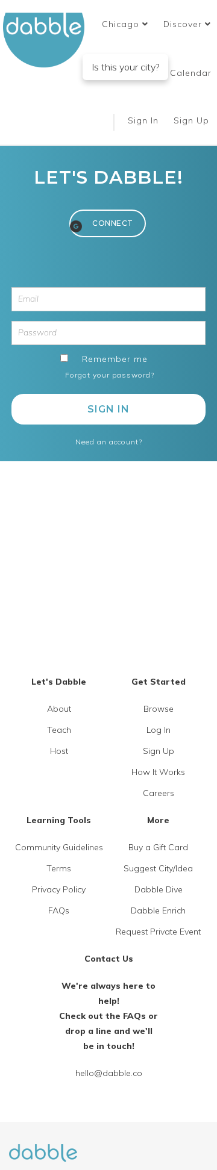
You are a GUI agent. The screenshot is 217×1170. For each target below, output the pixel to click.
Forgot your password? (109, 374)
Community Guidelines (59, 847)
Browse (158, 708)
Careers (158, 793)
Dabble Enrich (158, 910)
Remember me (115, 358)
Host (59, 750)
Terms (58, 868)
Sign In (145, 120)
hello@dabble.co (108, 1073)
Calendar (191, 72)
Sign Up (193, 120)
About (59, 708)
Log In (158, 729)
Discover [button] (184, 24)
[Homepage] (43, 1146)
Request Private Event (158, 931)
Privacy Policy (59, 889)
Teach (59, 729)
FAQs (58, 910)
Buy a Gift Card (158, 847)
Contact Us (108, 958)
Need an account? (108, 441)
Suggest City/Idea (158, 868)
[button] (125, 24)
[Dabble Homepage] (48, 40)
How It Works (158, 772)
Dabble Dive (158, 889)
